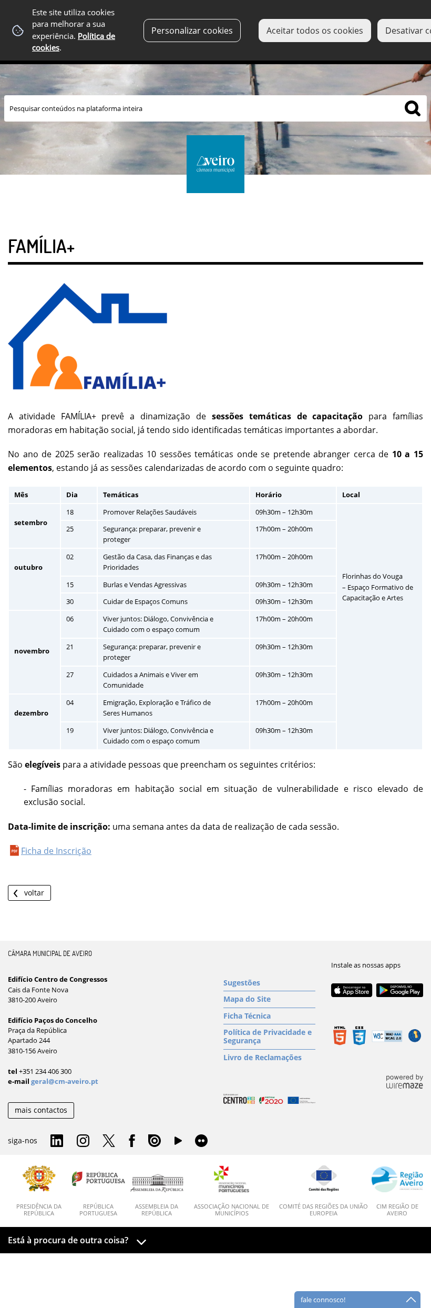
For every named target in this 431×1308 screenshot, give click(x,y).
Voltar (34, 893)
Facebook (132, 1141)
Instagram (83, 1141)
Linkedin (56, 1141)
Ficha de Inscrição (56, 851)
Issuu (154, 1141)
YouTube (178, 1143)
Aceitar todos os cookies (314, 30)
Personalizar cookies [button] (192, 30)
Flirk (201, 1141)
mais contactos (41, 1110)
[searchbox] (215, 108)
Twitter (108, 1141)
